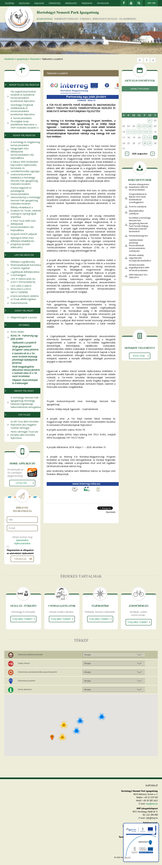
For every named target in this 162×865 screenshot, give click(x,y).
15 (150, 131)
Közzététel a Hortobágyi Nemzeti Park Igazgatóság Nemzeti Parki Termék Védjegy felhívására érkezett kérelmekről (140, 224)
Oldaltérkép (54, 3)
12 (134, 131)
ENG (153, 3)
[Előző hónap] (127, 154)
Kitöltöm (139, 355)
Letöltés (21, 482)
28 (144, 143)
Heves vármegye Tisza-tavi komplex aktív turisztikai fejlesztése (24, 434)
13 (139, 131)
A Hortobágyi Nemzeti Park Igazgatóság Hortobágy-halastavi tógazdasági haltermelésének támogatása (26, 402)
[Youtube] (131, 3)
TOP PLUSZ (24, 414)
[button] (52, 737)
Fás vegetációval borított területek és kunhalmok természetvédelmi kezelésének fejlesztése (23, 96)
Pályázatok (86, 3)
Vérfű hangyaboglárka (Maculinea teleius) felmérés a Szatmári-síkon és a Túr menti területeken (26, 371)
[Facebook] (124, 3)
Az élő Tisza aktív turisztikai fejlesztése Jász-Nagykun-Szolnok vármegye (24, 424)
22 (150, 137)
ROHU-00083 (17, 331)
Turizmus (85, 18)
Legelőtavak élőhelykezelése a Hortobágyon (25, 273)
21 (144, 137)
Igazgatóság (45, 18)
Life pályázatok (24, 254)
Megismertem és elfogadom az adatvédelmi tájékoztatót (20, 552)
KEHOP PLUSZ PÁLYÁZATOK (24, 84)
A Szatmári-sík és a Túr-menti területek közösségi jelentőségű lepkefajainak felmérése (24, 358)
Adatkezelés (71, 3)
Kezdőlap (9, 3)
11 (128, 131)
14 (144, 131)
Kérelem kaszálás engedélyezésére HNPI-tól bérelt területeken (139, 268)
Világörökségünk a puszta (24, 317)
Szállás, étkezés (24, 663)
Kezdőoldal (9, 59)
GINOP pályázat (24, 310)
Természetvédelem (66, 18)
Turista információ (25, 689)
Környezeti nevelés (105, 18)
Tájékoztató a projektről (24, 342)
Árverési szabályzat (137, 206)
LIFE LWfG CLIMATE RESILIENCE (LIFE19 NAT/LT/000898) (21, 289)
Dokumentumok (19, 302)
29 (150, 143)
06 (139, 126)
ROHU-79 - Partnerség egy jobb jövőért (24, 337)
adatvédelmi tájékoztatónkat (22, 542)
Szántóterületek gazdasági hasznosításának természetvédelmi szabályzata (137, 245)
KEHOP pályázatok (24, 135)
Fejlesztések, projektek (26, 680)
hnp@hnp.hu (152, 803)
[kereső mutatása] (139, 3)
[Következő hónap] (152, 154)
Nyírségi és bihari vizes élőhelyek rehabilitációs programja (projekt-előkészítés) (22, 242)
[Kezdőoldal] (19, 19)
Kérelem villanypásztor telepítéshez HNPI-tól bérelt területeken (139, 187)
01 (150, 120)
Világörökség (127, 18)
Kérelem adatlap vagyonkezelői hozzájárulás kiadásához (140, 258)
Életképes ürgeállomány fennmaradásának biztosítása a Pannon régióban (26, 265)
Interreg (24, 324)
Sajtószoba (24, 3)
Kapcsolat (39, 3)
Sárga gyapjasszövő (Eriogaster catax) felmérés (25, 348)
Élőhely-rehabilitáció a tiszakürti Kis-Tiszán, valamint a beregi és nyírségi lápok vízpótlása (26, 212)
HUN (149, 3)
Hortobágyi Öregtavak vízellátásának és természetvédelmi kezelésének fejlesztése (23, 109)
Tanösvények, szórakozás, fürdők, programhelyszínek (37, 672)
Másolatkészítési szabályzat (136, 212)
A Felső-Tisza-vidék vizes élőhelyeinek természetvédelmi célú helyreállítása (23, 225)
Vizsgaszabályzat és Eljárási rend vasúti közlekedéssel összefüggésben (138, 198)
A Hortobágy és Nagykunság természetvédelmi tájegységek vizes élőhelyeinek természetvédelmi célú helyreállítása (25, 150)
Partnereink (103, 3)
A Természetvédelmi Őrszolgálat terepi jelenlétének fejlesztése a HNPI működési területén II (24, 123)
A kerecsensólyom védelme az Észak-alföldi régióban (25, 297)
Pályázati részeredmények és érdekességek (25, 381)
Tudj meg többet (22, 618)
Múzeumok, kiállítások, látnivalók (30, 654)
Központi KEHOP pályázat (24, 234)
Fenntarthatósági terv (138, 235)
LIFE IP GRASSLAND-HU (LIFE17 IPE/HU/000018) (23, 280)
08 (150, 126)
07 (144, 126)
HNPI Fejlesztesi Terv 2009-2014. (138, 276)
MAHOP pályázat (24, 390)
